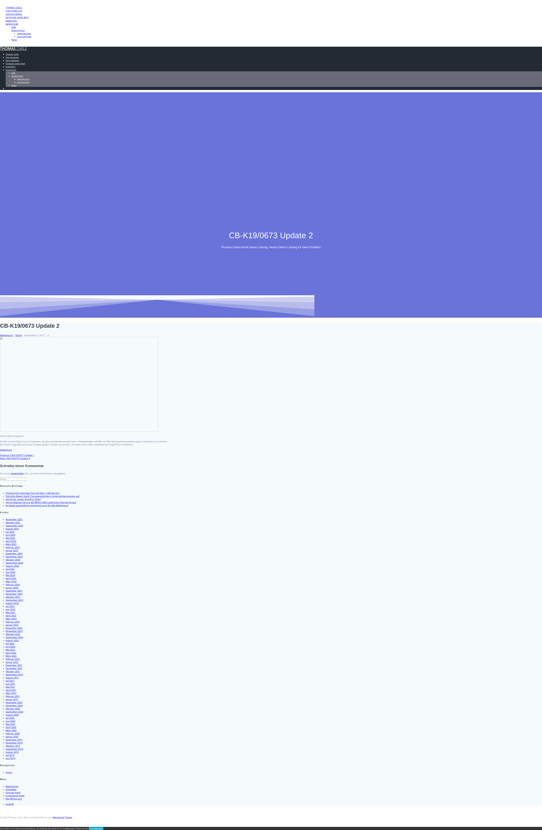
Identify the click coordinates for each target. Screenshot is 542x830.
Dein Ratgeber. (14, 14)
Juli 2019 (10, 755)
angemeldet (17, 473)
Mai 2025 (10, 538)
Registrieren (12, 786)
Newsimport (6, 335)
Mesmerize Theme (62, 817)
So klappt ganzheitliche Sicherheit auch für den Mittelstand (37, 505)
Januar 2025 (12, 550)
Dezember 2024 (14, 553)
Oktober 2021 (13, 671)
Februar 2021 (13, 696)
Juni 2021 (10, 683)
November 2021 (14, 668)
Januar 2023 (12, 625)
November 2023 (14, 593)
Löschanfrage (24, 36)
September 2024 (14, 562)
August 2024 (12, 566)
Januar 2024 (12, 587)
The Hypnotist (14, 11)
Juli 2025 (10, 531)
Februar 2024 (13, 584)
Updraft (10, 804)
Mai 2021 (10, 687)
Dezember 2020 (14, 702)
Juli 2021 (10, 680)
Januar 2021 (12, 699)
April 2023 (11, 615)
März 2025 (11, 544)
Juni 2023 (10, 609)
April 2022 (11, 652)
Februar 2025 (13, 547)
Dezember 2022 (14, 628)
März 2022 (11, 656)
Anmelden (11, 21)
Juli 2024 (10, 569)
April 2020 (11, 727)
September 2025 (14, 525)
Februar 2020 (13, 733)
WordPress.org (14, 798)
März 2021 (11, 693)
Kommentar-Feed (15, 795)
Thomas (13, 48)
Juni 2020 (10, 721)
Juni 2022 (10, 646)
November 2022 (14, 631)
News (14, 39)
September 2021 (14, 674)
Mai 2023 (10, 612)
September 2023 (14, 600)
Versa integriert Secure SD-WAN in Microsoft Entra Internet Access (41, 502)
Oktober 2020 (13, 708)
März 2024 (11, 581)
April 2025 (11, 541)
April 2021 (11, 690)
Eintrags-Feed (13, 792)
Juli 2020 (10, 718)
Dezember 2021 (14, 665)
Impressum (12, 24)
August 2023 (12, 603)
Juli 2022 (10, 643)
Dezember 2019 (14, 739)
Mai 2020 (10, 724)
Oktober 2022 (13, 634)
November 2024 (14, 556)
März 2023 (11, 618)
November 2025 (14, 519)
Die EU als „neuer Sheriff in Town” (23, 499)
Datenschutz (18, 30)
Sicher (18, 335)
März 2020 (11, 730)
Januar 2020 (12, 736)
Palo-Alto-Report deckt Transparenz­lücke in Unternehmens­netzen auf (42, 496)
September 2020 (14, 711)
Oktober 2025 (13, 522)
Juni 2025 (10, 535)
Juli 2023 (10, 606)
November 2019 (14, 742)
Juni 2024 (10, 572)
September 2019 (14, 749)
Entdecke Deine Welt (17, 17)
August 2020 (12, 714)
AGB (13, 27)
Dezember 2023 (14, 590)
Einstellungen (96, 828)
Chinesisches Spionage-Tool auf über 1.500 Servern (33, 493)
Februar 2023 (13, 621)
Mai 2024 (10, 575)
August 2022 (12, 640)
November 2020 (14, 705)
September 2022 (14, 637)
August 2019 (12, 752)
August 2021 (12, 677)
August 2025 (12, 528)
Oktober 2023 (13, 597)
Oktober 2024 (13, 559)
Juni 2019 (10, 758)
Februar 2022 (13, 659)
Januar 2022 (12, 662)
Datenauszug (24, 33)
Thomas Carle (14, 8)
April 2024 (11, 578)
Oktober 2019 (13, 746)
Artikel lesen (6, 450)
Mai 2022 (10, 649)
